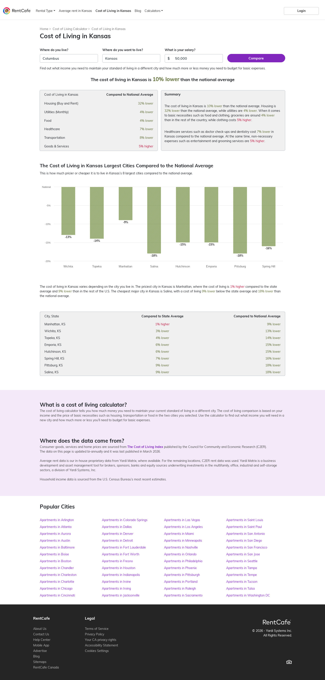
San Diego (244, 541)
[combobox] (69, 58)
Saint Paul (244, 527)
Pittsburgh (182, 575)
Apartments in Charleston (58, 575)
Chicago (56, 588)
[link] (301, 10)
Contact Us (41, 634)
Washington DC (248, 595)
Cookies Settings (97, 651)
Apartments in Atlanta (55, 527)
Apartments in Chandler (57, 568)
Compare (256, 58)
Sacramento (183, 595)
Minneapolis (183, 541)
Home (44, 29)
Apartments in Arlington (57, 520)
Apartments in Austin (55, 541)
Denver (117, 534)
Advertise (40, 651)
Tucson (241, 582)
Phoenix (180, 568)
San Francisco (246, 547)
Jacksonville (121, 595)
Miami (179, 534)
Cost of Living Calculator (70, 29)
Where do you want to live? (122, 50)
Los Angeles (183, 527)
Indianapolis (121, 575)
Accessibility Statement (101, 645)
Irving (116, 588)
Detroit (117, 541)
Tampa (241, 568)
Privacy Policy (94, 634)
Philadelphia (183, 561)
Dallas (117, 527)
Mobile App (41, 645)
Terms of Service (97, 629)
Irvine (116, 582)
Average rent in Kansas (75, 11)
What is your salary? (180, 50)
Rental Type (44, 11)
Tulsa (240, 588)
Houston (118, 568)
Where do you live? (54, 50)
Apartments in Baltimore (57, 547)
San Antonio (245, 534)
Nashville (181, 547)
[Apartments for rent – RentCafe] (16, 10)
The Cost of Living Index (145, 447)
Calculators (153, 11)
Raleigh (180, 588)
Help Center (41, 640)
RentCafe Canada (46, 667)
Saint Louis (244, 520)
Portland (180, 582)
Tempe (241, 575)
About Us (39, 629)
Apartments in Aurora (55, 534)
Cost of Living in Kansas (109, 29)
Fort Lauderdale (124, 547)
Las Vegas (182, 520)
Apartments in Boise (54, 554)
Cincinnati (57, 595)
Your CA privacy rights (100, 640)
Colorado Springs (124, 520)
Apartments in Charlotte (57, 582)
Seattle (242, 561)
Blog (138, 11)
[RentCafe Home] (277, 622)
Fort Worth (120, 554)
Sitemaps (39, 662)
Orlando (180, 554)
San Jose (243, 554)
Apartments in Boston (55, 561)
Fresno (117, 561)
